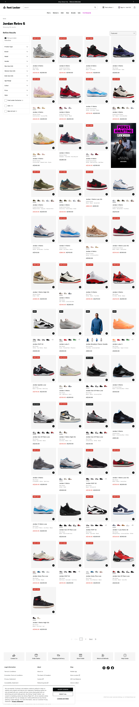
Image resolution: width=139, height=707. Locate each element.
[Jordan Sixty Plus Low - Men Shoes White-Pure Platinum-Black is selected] (87, 572)
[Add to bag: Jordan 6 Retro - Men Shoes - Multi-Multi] (53, 61)
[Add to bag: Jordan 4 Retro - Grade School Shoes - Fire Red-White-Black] (80, 101)
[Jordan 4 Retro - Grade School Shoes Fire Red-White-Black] (96, 154)
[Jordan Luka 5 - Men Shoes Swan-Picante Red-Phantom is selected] (61, 340)
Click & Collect (74, 683)
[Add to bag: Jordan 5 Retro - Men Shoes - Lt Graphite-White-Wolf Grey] (53, 473)
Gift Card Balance (75, 679)
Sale (79, 13)
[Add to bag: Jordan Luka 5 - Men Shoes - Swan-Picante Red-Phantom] (80, 333)
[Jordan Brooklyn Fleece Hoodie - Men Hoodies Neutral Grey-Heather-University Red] (101, 340)
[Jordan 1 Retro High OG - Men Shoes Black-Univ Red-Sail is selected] (34, 618)
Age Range (8, 80)
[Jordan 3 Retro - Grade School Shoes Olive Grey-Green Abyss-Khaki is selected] (61, 200)
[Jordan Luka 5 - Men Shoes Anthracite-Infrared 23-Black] (74, 340)
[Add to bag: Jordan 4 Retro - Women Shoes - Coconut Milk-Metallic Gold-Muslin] (53, 148)
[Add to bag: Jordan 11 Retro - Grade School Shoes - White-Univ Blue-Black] (107, 101)
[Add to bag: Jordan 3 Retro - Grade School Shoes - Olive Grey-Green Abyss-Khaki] (80, 194)
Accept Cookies (63, 689)
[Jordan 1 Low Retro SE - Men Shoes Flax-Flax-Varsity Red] (123, 525)
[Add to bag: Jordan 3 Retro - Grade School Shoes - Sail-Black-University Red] (133, 101)
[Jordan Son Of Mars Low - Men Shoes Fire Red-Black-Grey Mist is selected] (114, 572)
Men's (49, 13)
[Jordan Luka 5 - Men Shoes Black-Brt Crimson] (70, 340)
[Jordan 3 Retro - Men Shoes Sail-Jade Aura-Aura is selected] (61, 386)
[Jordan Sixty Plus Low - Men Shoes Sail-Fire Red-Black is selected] (34, 572)
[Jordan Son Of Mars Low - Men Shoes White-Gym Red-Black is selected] (34, 432)
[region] (69, 2)
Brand (6, 51)
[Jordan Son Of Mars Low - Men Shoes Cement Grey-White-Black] (92, 386)
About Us (40, 671)
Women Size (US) (10, 71)
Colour (7, 85)
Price (6, 90)
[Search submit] (95, 7)
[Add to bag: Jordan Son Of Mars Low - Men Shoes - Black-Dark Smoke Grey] (80, 519)
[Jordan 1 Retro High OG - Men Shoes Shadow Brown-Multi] (65, 432)
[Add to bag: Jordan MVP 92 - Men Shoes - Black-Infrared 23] (107, 473)
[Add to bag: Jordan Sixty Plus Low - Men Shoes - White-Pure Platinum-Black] (107, 565)
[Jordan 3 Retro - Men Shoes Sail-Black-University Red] (65, 386)
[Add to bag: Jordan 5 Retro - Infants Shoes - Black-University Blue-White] (133, 426)
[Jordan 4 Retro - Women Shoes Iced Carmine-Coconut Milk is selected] (34, 108)
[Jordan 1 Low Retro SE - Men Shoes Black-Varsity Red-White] (118, 525)
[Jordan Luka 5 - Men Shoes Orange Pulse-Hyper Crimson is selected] (114, 340)
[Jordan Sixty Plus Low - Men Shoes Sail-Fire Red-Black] (101, 572)
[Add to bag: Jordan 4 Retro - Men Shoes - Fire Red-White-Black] (133, 287)
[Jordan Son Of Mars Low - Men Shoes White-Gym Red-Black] (96, 386)
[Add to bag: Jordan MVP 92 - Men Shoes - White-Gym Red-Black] (107, 519)
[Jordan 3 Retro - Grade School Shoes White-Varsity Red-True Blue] (132, 108)
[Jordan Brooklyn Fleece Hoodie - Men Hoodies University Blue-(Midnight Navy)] (96, 340)
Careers (39, 679)
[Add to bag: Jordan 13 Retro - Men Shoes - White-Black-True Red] (107, 287)
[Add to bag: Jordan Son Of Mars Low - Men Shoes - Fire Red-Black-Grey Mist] (133, 565)
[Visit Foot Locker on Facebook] (112, 667)
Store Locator (74, 675)
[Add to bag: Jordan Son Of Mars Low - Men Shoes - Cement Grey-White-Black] (107, 426)
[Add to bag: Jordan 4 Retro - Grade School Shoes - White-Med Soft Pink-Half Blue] (107, 148)
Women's (56, 13)
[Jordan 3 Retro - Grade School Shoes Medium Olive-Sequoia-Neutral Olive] (118, 108)
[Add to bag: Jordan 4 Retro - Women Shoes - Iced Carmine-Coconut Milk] (53, 101)
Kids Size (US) (9, 76)
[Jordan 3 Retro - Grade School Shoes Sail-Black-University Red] (52, 200)
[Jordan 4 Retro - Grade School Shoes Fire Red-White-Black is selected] (61, 108)
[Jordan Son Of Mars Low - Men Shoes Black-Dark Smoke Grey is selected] (61, 525)
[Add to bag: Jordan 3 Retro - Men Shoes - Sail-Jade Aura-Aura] (80, 380)
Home (4, 18)
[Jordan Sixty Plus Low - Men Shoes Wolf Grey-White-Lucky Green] (43, 572)
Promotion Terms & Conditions (13, 675)
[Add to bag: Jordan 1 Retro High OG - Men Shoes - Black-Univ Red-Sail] (53, 612)
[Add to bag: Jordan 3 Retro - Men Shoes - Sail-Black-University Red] (80, 287)
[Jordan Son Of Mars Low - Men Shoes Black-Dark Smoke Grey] (101, 386)
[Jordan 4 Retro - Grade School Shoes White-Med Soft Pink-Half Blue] (70, 108)
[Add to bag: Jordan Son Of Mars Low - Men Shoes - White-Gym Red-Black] (53, 426)
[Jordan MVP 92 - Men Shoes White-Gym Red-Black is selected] (87, 525)
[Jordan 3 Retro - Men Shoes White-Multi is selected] (61, 479)
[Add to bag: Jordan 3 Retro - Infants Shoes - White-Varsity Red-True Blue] (53, 241)
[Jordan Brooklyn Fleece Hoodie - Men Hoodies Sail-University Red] (92, 340)
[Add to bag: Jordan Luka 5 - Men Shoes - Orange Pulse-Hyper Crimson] (133, 333)
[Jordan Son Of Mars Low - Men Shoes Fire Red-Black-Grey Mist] (105, 386)
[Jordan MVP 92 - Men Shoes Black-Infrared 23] (101, 525)
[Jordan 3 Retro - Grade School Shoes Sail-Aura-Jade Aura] (128, 108)
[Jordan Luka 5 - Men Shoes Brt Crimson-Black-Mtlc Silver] (65, 340)
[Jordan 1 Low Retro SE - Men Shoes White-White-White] (128, 525)
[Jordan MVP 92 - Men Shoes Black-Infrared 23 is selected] (87, 479)
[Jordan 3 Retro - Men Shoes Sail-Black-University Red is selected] (61, 293)
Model (6, 56)
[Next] (133, 1)
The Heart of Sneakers (44, 675)
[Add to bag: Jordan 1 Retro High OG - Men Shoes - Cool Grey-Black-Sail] (80, 426)
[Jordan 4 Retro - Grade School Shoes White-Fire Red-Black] (65, 108)
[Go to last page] (95, 639)
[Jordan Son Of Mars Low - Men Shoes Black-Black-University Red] (39, 432)
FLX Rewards (87, 13)
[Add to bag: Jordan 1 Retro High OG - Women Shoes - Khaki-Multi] (53, 287)
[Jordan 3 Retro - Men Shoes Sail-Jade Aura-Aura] (65, 293)
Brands (73, 13)
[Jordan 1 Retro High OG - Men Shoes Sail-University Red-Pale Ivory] (39, 618)
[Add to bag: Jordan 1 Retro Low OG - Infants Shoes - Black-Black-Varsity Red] (107, 194)
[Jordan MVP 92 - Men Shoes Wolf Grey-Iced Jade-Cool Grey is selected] (61, 572)
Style (6, 95)
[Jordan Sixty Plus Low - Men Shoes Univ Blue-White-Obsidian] (39, 572)
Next (91, 639)
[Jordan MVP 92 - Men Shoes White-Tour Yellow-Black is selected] (34, 340)
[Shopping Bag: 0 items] (134, 7)
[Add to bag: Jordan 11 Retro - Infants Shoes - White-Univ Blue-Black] (80, 241)
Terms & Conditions (10, 671)
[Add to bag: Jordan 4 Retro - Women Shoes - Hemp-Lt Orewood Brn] (107, 241)
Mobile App (73, 671)
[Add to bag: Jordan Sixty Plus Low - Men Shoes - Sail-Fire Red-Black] (53, 565)
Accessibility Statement (11, 683)
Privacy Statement (10, 679)
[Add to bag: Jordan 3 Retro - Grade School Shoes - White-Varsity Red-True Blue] (133, 194)
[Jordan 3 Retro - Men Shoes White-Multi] (70, 293)
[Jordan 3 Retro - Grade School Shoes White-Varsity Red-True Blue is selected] (114, 200)
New (67, 13)
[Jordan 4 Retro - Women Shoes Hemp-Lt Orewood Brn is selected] (87, 247)
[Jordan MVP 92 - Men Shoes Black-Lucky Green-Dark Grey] (48, 340)
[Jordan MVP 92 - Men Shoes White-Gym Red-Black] (43, 340)
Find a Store (8, 40)
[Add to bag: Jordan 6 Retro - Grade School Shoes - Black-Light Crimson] (80, 61)
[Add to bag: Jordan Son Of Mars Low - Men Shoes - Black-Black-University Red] (107, 380)
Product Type (9, 46)
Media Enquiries (42, 683)
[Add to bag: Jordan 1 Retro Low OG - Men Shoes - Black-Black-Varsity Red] (133, 473)
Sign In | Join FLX (126, 7)
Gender (7, 61)
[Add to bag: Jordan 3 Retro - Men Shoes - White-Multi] (80, 473)
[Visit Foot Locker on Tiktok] (108, 667)
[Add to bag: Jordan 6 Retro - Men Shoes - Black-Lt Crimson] (107, 61)
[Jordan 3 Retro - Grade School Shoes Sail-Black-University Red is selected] (114, 108)
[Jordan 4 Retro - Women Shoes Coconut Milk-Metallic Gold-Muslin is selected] (34, 154)
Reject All (62, 694)
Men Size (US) (9, 66)
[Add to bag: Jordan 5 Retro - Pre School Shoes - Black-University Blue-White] (133, 380)
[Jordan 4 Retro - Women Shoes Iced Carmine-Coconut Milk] (43, 154)
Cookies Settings (63, 698)
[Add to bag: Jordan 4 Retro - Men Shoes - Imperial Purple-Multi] (133, 61)
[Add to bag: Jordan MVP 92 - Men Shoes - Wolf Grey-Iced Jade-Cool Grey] (80, 565)
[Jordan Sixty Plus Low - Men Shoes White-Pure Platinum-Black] (48, 572)
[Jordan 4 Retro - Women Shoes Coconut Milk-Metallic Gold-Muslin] (43, 108)
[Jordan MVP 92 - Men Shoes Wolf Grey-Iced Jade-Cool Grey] (39, 340)
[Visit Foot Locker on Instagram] (104, 667)
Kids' (62, 13)
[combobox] (60, 7)
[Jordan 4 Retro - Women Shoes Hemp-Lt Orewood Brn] (39, 108)
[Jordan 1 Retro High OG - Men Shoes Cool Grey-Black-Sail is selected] (61, 432)
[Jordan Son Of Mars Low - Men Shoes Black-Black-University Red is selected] (87, 386)
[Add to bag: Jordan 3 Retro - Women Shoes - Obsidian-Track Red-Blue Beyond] (80, 148)
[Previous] (5, 1)
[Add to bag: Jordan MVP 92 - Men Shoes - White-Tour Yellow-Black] (53, 333)
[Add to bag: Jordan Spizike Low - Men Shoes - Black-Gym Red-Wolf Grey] (53, 380)
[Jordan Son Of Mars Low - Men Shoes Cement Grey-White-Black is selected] (87, 432)
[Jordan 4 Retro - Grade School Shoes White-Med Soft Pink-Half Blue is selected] (87, 154)
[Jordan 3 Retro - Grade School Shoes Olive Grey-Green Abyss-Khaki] (123, 108)
